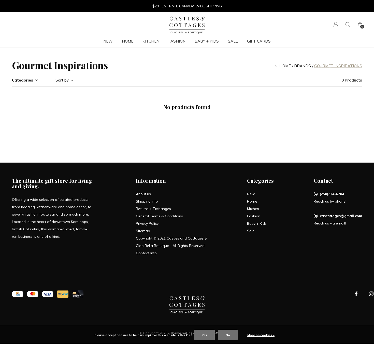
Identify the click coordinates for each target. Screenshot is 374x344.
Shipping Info (147, 201)
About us (143, 194)
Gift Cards (259, 41)
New (108, 41)
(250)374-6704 (332, 194)
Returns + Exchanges (153, 208)
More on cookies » (261, 335)
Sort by (62, 80)
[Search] (348, 25)
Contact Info (146, 253)
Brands (302, 65)
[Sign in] (336, 25)
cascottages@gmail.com (341, 216)
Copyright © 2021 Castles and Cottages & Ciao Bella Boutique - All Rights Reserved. (171, 242)
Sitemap (143, 231)
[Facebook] (356, 294)
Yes (204, 335)
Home (127, 41)
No (228, 335)
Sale (233, 41)
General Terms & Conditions (159, 216)
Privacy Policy (147, 223)
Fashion (176, 41)
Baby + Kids (207, 41)
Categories (22, 80)
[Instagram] (371, 294)
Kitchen (150, 41)
